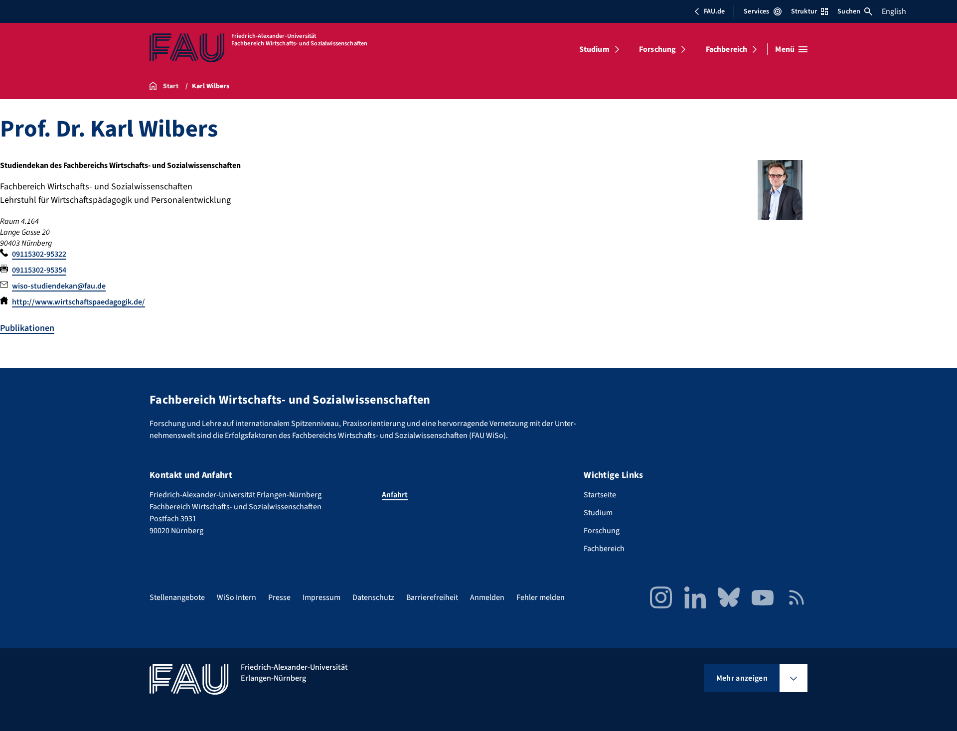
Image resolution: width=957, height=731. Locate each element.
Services (756, 11)
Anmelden (487, 597)
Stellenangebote (177, 597)
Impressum (321, 597)
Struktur (804, 11)
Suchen (848, 11)
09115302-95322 (39, 254)
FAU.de (714, 11)
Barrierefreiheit (432, 597)
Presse (279, 597)
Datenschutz (373, 597)
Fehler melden (540, 597)
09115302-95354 (39, 270)
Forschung (657, 49)
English (894, 11)
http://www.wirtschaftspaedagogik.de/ (78, 301)
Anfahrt (395, 494)
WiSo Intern (236, 597)
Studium (594, 49)
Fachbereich (727, 49)
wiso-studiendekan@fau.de (59, 286)
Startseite (600, 494)
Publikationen (27, 328)
